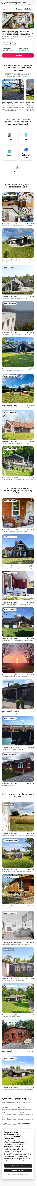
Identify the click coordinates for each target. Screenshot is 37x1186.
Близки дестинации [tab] (8, 1102)
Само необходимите (18, 1170)
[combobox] (17, 44)
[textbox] (9, 50)
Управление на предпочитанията (18, 1175)
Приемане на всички (18, 1166)
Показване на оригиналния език (21, 4)
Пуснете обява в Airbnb (24, 9)
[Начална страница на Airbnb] (3, 9)
